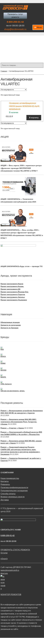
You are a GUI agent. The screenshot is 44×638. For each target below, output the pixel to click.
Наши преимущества (10, 478)
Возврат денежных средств (13, 497)
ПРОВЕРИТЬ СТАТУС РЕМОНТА (15, 550)
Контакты (5, 481)
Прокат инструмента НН (10, 289)
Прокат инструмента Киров (12, 284)
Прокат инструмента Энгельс (13, 297)
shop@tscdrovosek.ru (15, 29)
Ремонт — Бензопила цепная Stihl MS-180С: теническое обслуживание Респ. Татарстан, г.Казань (19, 421)
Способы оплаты (8, 494)
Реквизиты (5, 484)
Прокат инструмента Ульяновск (14, 300)
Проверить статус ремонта (15, 15)
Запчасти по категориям (11, 325)
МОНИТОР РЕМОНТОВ (11, 595)
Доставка (5, 500)
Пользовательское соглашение (14, 491)
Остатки (4, 553)
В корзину (34, 118)
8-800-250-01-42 (15, 22)
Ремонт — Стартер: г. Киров (12, 428)
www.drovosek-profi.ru (10, 570)
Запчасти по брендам (9, 328)
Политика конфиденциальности (14, 488)
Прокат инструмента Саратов (13, 294)
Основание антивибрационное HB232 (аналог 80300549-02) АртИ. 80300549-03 (24, 106)
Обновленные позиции (10, 322)
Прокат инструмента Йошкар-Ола (14, 292)
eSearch (4, 559)
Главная (4, 71)
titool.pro (4, 573)
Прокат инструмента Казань (12, 286)
